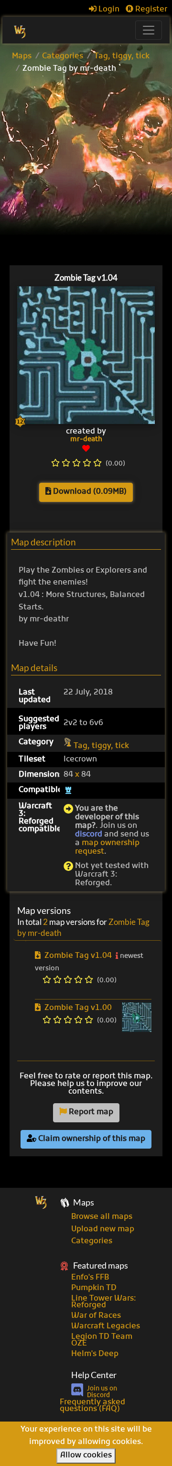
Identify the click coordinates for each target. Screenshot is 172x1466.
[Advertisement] (86, 171)
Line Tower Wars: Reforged (103, 1302)
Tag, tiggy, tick (122, 56)
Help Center (94, 1375)
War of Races (96, 1316)
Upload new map (102, 1229)
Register (150, 9)
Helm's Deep (94, 1354)
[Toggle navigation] (148, 30)
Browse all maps (101, 1217)
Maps (22, 56)
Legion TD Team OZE (101, 1340)
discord (88, 834)
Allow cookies (86, 1455)
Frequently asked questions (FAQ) (92, 1406)
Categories (62, 56)
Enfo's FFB (90, 1277)
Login (108, 9)
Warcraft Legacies (105, 1326)
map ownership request (107, 847)
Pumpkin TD (94, 1288)
